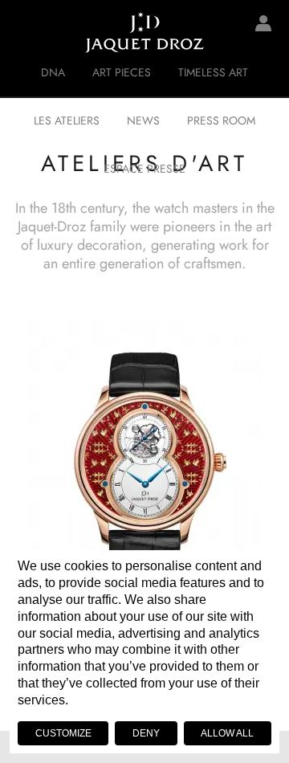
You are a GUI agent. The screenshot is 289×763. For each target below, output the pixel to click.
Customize (63, 733)
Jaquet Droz (24, 32)
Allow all (227, 733)
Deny (146, 733)
